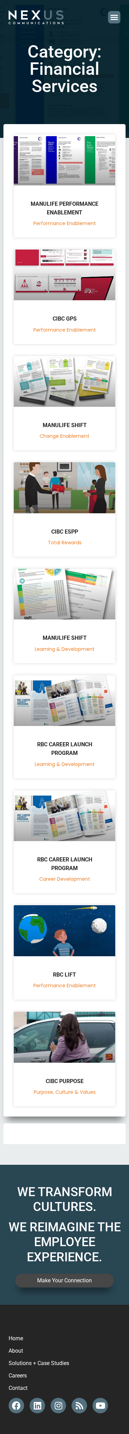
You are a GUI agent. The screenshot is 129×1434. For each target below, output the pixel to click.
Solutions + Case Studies (39, 1363)
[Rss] (79, 1405)
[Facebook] (16, 1405)
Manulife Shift (65, 425)
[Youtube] (100, 1405)
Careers (18, 1375)
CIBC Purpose (65, 1081)
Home (16, 1338)
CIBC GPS (65, 318)
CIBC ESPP (64, 531)
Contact (18, 1388)
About (16, 1350)
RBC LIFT (64, 974)
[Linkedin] (37, 1405)
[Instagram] (58, 1405)
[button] (114, 17)
